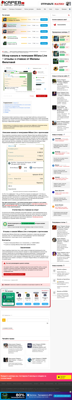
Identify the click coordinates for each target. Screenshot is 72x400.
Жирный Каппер (12, 26)
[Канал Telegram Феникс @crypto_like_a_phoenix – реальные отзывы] (54, 227)
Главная (4, 9)
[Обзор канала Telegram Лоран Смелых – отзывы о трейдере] (6, 360)
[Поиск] (69, 15)
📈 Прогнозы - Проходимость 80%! (39, 395)
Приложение (9, 303)
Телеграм (45, 19)
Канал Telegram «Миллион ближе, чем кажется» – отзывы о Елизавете (63, 241)
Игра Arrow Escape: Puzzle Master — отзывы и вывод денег (62, 140)
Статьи (57, 9)
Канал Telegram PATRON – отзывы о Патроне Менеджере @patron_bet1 (39, 345)
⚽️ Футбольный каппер (63, 67)
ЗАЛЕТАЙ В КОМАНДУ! (63, 396)
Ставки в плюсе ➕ (12, 44)
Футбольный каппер (13, 38)
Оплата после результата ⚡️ (11, 32)
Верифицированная (38, 217)
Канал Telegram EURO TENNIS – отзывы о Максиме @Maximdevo (61, 208)
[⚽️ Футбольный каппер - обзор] (55, 68)
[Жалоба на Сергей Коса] (54, 280)
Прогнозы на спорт (45, 298)
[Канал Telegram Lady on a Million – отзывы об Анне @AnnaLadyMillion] (54, 254)
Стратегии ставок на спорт (64, 383)
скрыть (16, 103)
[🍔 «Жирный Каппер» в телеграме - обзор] (56, 46)
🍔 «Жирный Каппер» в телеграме (63, 44)
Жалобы (39, 9)
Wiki (45, 9)
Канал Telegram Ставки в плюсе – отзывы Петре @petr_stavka (62, 179)
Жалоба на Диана (62, 269)
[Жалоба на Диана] (54, 271)
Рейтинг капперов (29, 9)
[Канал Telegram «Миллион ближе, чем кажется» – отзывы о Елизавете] (54, 240)
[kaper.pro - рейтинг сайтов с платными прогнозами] (12, 5)
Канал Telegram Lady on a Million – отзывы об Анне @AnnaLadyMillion (63, 254)
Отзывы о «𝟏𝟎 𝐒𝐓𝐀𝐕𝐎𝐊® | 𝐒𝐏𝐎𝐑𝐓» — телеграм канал (62, 193)
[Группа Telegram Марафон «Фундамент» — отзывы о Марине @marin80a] (54, 81)
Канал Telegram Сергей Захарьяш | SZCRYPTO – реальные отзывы (63, 123)
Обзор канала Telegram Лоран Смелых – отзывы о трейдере (15, 360)
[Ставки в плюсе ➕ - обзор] (55, 61)
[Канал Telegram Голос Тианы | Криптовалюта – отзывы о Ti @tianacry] (54, 94)
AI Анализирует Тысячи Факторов (19, 298)
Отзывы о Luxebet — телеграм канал (62, 166)
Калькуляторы (69, 9)
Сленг (50, 9)
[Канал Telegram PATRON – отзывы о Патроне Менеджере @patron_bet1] (29, 345)
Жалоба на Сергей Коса (63, 279)
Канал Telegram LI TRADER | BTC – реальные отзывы (39, 359)
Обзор (67, 39)
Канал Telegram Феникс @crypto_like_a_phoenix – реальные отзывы (63, 227)
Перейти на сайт (42, 96)
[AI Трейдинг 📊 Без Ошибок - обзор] (56, 38)
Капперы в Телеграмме (15, 9)
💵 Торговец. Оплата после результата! (28, 298)
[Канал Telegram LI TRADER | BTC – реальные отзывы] (29, 360)
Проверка (64, 9)
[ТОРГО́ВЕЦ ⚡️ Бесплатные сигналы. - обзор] (56, 53)
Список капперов (49, 383)
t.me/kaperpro (61, 24)
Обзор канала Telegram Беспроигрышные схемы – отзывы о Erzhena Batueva (15, 345)
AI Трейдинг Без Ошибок (14, 20)
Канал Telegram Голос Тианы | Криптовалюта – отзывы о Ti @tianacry (63, 94)
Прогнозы (9, 383)
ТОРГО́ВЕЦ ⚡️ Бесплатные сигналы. (63, 52)
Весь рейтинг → (45, 290)
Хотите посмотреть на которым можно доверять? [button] (26, 225)
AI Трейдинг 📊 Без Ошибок (9, 297)
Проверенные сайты (27, 383)
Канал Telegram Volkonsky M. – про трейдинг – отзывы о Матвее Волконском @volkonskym (62, 109)
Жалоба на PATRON (62, 291)
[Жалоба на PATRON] (54, 293)
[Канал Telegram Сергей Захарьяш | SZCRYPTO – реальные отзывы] (54, 123)
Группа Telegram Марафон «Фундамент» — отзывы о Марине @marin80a (63, 82)
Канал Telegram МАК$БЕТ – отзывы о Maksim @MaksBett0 (62, 153)
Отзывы (32, 96)
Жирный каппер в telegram (36, 298)
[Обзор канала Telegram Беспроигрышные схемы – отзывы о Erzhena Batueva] (6, 345)
